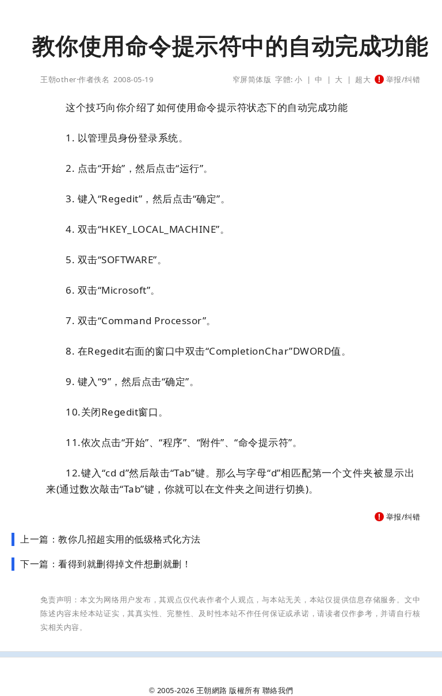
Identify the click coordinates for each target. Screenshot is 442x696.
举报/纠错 (402, 79)
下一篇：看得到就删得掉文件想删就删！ (105, 563)
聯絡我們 (278, 690)
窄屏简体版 (252, 79)
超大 (363, 79)
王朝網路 (211, 690)
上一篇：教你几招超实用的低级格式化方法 (110, 539)
